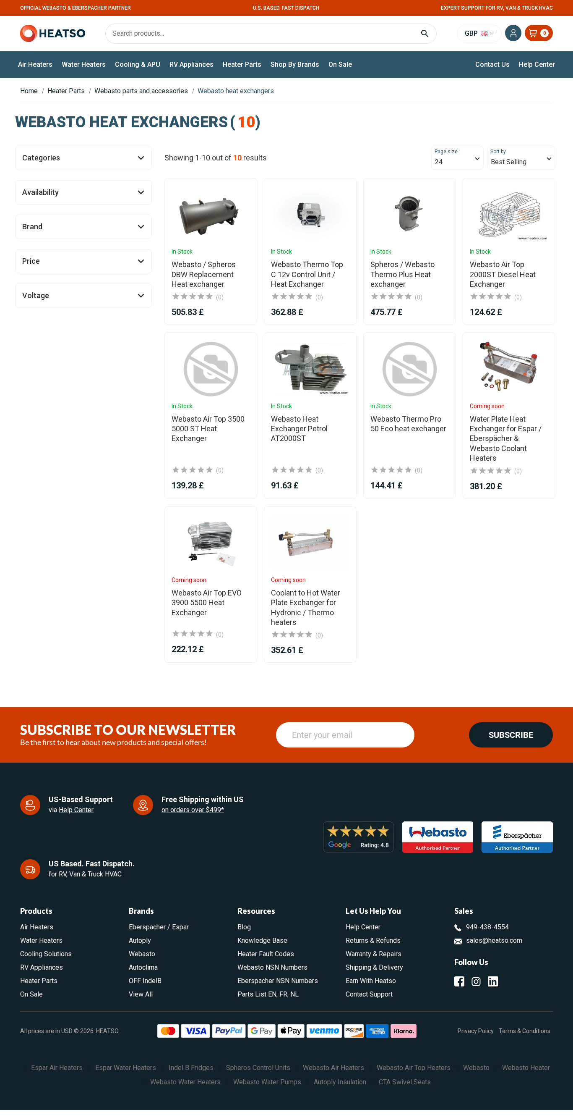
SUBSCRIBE (511, 735)
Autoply (140, 940)
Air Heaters (35, 64)
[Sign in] (513, 33)
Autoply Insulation (340, 1082)
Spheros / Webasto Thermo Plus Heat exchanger (402, 274)
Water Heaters (84, 64)
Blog (244, 927)
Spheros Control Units (258, 1068)
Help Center (537, 64)
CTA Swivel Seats (405, 1082)
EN (272, 994)
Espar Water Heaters (125, 1068)
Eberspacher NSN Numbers (277, 981)
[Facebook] (459, 981)
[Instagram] (476, 981)
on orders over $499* (192, 810)
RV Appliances (191, 64)
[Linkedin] (493, 981)
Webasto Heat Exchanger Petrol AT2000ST (299, 428)
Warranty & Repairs (373, 954)
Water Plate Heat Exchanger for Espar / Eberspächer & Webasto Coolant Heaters (506, 438)
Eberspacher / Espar (159, 927)
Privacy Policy (476, 1031)
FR (283, 994)
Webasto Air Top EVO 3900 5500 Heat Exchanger (207, 602)
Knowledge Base (262, 940)
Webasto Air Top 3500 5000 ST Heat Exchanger (208, 428)
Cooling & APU (137, 64)
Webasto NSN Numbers (272, 967)
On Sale (340, 64)
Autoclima (143, 967)
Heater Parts (242, 64)
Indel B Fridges (191, 1068)
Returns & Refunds (373, 940)
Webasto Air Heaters (333, 1068)
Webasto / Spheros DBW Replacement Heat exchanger (204, 274)
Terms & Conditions (524, 1031)
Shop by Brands (295, 64)
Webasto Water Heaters (185, 1082)
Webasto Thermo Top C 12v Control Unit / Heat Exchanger (307, 274)
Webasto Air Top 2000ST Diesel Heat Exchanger (503, 274)
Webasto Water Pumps (267, 1082)
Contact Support (369, 994)
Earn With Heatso (371, 981)
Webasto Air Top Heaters (414, 1068)
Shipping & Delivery (374, 967)
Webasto (142, 954)
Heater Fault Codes (265, 954)
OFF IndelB (145, 981)
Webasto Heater (526, 1068)
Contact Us (492, 64)
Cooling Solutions (46, 954)
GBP (472, 33)
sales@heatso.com (494, 940)
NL (294, 994)
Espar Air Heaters (57, 1068)
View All (141, 994)
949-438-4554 (487, 927)
